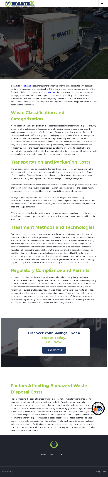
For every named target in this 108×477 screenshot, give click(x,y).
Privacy (98, 472)
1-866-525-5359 (54, 350)
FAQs (52, 455)
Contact (63, 455)
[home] (20, 3)
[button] (101, 3)
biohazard (27, 86)
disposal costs (50, 92)
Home (43, 455)
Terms (104, 472)
